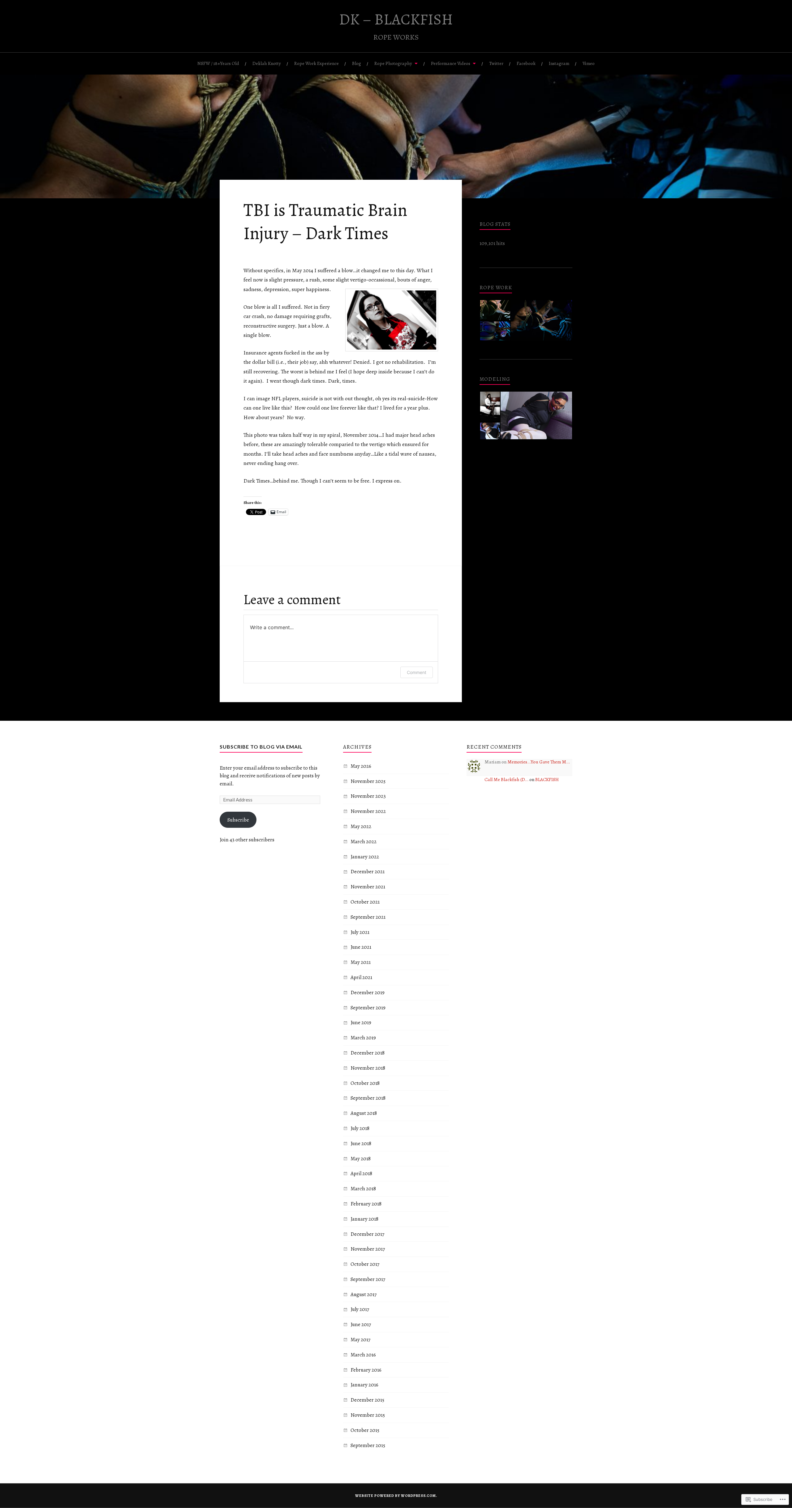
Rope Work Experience (316, 63)
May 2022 (361, 826)
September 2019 (368, 1007)
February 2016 (366, 1369)
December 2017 (367, 1234)
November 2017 (368, 1248)
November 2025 (368, 781)
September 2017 (368, 1279)
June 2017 (361, 1324)
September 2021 (368, 917)
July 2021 (360, 932)
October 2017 (365, 1264)
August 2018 (364, 1113)
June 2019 (361, 1022)
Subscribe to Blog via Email (261, 747)
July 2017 (360, 1309)
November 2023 (368, 796)
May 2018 (361, 1158)
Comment (416, 672)
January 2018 (364, 1218)
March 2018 (363, 1188)
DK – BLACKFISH (396, 19)
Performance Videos (450, 63)
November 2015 (368, 1415)
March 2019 (363, 1037)
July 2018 (360, 1128)
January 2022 (365, 856)
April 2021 (361, 977)
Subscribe (238, 819)
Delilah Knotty (266, 63)
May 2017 (360, 1339)
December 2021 (368, 871)
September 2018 (368, 1098)
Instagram (559, 63)
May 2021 (361, 962)
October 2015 (365, 1430)
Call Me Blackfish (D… (506, 779)
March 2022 (364, 841)
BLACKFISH (547, 779)
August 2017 (364, 1294)
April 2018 (361, 1173)
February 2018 (366, 1203)
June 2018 (361, 1143)
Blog (356, 63)
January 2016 (364, 1384)
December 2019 (368, 992)
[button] (495, 310)
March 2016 (363, 1354)
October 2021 (365, 901)
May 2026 (361, 766)
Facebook (526, 63)
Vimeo (589, 63)
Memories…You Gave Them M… (538, 761)
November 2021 (368, 886)
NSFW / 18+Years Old (218, 63)
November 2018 (368, 1068)
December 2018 (368, 1052)
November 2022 (368, 811)
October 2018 (365, 1083)
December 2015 (367, 1399)
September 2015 (368, 1445)
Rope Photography (393, 63)
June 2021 (361, 947)
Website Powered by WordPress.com (395, 1495)
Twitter (496, 63)
